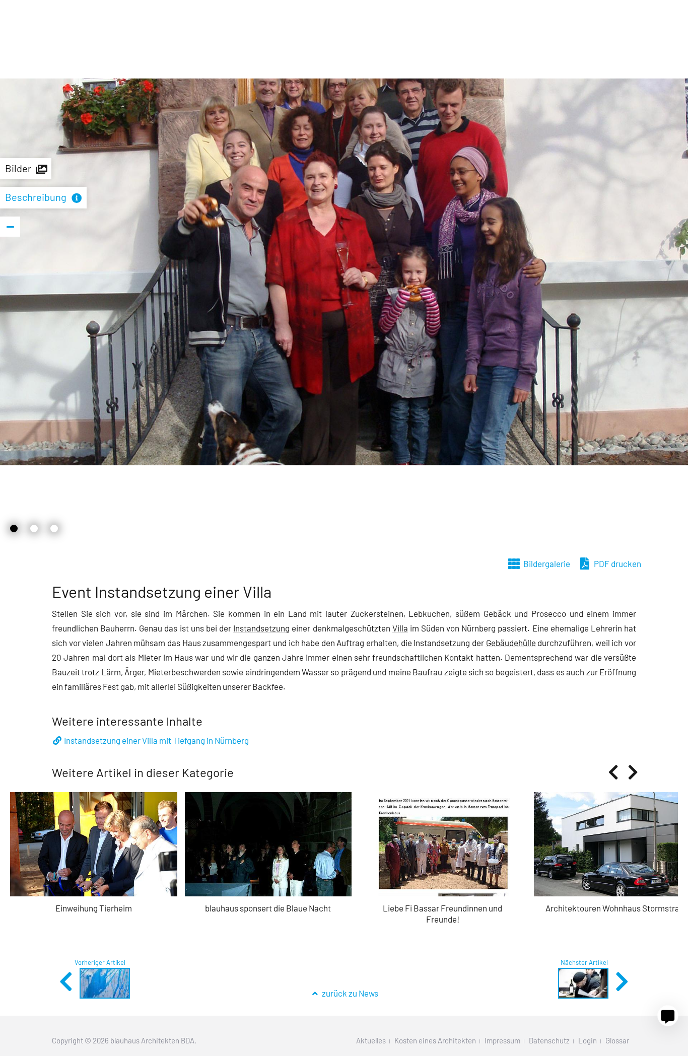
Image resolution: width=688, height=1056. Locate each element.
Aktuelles (371, 1040)
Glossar (617, 1040)
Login (587, 1040)
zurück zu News (349, 993)
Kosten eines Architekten (435, 1040)
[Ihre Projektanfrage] (668, 1016)
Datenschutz (549, 1040)
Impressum (502, 1040)
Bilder (18, 168)
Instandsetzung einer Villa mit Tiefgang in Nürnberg (156, 740)
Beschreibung (35, 197)
